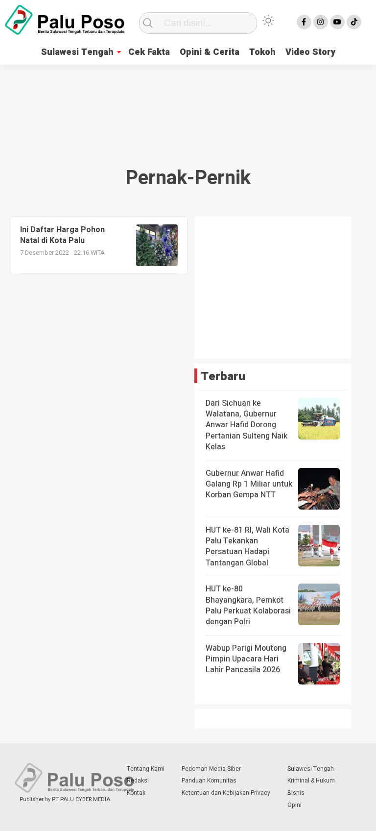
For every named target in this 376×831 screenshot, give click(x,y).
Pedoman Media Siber (211, 768)
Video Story (310, 52)
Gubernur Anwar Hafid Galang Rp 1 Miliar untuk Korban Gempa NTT (249, 484)
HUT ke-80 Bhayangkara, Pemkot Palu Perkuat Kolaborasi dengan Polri (248, 605)
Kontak (136, 792)
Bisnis (296, 792)
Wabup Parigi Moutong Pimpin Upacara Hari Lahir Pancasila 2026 (246, 659)
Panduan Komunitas (209, 780)
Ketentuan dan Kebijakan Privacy (226, 792)
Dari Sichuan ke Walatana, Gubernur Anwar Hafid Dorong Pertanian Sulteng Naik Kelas (246, 425)
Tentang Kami (145, 768)
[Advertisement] (188, 104)
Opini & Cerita (209, 52)
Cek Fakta (149, 52)
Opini (294, 805)
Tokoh (262, 52)
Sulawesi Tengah (77, 52)
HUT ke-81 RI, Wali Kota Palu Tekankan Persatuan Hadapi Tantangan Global (247, 546)
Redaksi (138, 780)
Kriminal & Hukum (311, 780)
